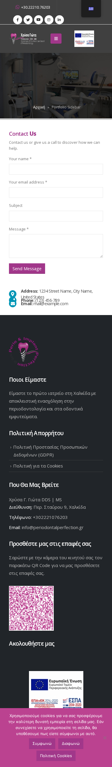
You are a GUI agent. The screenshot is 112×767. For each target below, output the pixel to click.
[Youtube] (38, 19)
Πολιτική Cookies (56, 755)
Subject (15, 205)
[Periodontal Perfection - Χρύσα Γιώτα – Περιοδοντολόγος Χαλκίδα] (28, 38)
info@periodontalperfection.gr (53, 527)
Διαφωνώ (71, 743)
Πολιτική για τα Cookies (38, 466)
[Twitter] (28, 19)
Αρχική (39, 107)
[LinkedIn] (59, 19)
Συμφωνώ (42, 743)
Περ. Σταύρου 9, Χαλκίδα (59, 507)
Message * (19, 229)
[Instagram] (49, 19)
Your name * (20, 158)
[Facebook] (17, 19)
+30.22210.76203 (35, 7)
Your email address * (28, 182)
